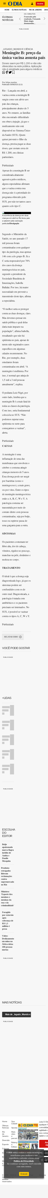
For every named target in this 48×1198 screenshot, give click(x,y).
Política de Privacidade (24, 1161)
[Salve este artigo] (13, 73)
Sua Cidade (14, 1122)
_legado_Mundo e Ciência (17, 49)
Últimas (7, 18)
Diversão (6, 1140)
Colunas (5, 1148)
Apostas (14, 1128)
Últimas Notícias (19, 10)
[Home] (15, 5)
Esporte (5, 1144)
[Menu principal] (4, 3)
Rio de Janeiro (35, 10)
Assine (40, 4)
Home (7, 10)
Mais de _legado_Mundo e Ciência (21, 1014)
